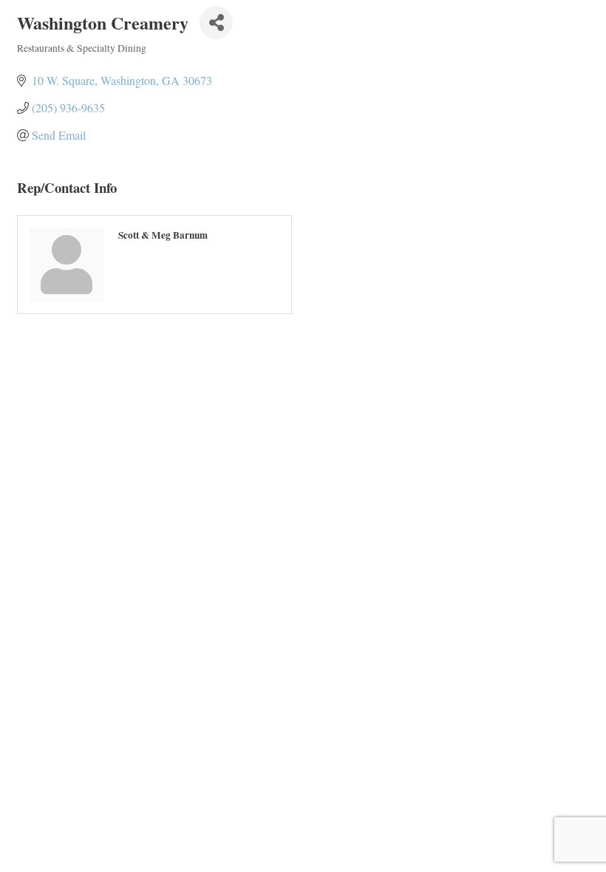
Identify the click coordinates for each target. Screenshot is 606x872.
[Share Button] (216, 22)
